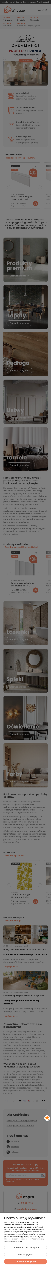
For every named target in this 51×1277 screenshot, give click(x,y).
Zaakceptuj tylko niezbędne (25, 1247)
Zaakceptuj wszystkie (25, 1261)
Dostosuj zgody (25, 1254)
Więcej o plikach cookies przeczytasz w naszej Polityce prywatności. (24, 1240)
